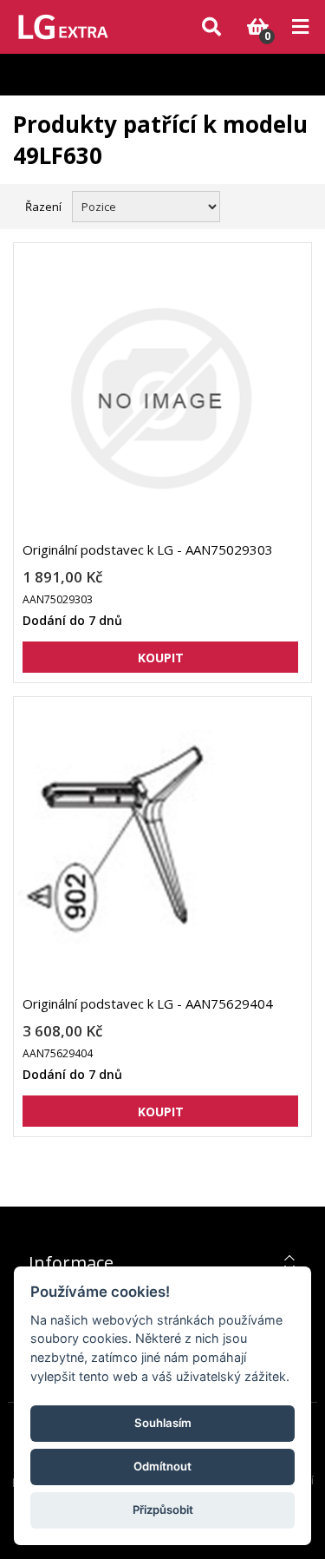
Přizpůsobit (163, 1509)
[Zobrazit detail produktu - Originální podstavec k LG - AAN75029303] (160, 398)
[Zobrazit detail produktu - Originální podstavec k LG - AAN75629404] (160, 852)
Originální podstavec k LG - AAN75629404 (148, 1003)
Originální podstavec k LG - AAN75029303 (148, 549)
